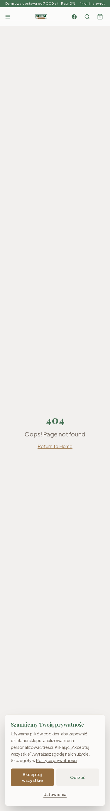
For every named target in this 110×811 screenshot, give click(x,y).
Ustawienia (55, 794)
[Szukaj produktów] (87, 16)
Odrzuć (77, 777)
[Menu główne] (7, 16)
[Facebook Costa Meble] (74, 16)
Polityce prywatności (56, 760)
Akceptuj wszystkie (32, 777)
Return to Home (55, 446)
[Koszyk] (100, 16)
